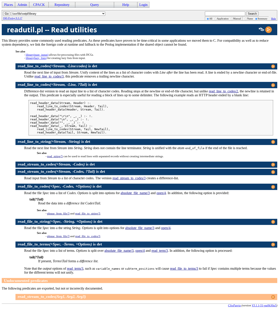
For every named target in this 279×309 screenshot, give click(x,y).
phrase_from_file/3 (58, 213)
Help (273, 18)
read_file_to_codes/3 (87, 236)
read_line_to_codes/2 (223, 91)
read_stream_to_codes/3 (129, 178)
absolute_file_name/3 (135, 193)
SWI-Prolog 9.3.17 (12, 18)
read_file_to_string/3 (87, 213)
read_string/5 (55, 156)
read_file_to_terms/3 (184, 268)
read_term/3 (159, 250)
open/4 (161, 193)
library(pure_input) (37, 54)
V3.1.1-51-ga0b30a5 (264, 305)
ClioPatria (234, 305)
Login (143, 5)
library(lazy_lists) (36, 58)
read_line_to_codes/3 (49, 76)
